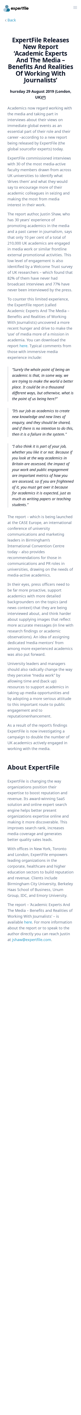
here (23, 345)
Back (11, 20)
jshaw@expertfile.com (31, 939)
